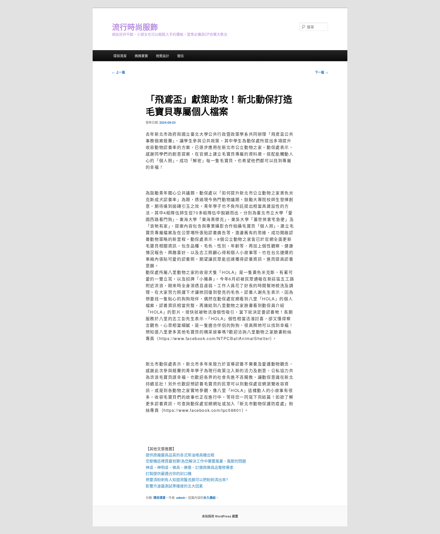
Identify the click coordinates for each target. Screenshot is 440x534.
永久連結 (209, 497)
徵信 (180, 55)
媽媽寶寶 (141, 55)
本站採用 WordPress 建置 (220, 516)
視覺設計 (162, 55)
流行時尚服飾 (135, 26)
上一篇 (118, 72)
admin (180, 497)
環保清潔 (120, 55)
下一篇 (321, 72)
